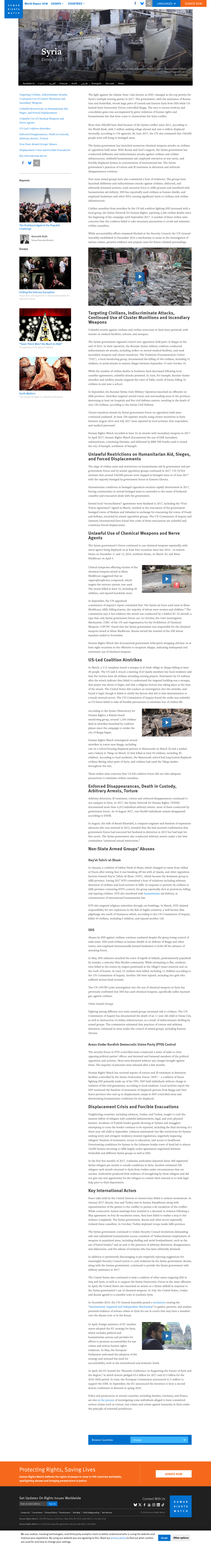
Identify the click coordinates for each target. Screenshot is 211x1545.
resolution (159, 1302)
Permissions (64, 1512)
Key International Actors (33, 155)
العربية (52, 83)
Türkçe (121, 83)
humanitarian (152, 893)
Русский (110, 83)
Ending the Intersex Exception (37, 292)
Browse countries (102, 1440)
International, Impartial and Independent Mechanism (121, 1306)
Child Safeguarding (91, 1512)
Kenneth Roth (39, 236)
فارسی (84, 83)
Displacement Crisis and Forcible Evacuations (44, 150)
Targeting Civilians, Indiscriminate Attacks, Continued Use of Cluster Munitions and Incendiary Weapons (43, 98)
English (41, 83)
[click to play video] (140, 276)
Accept (164, 1537)
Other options (181, 1538)
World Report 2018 (36, 3)
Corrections (37, 1512)
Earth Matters (27, 393)
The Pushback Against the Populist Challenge (39, 226)
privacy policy (118, 1538)
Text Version (107, 1512)
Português (97, 83)
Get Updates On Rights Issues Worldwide (50, 1497)
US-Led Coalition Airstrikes (35, 128)
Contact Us (25, 1512)
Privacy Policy (51, 1512)
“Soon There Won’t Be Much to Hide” (40, 344)
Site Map (76, 1512)
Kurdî (74, 83)
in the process (106, 1400)
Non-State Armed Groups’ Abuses (38, 144)
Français (63, 83)
